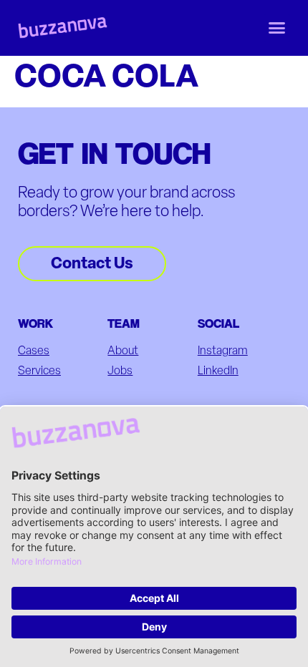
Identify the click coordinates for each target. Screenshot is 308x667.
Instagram (223, 351)
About (122, 351)
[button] (277, 28)
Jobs (120, 371)
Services (39, 371)
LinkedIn (218, 371)
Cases (33, 351)
